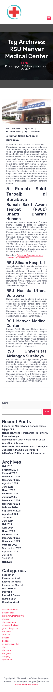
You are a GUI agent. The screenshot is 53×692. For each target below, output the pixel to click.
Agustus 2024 (10, 514)
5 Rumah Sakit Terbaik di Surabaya (22, 138)
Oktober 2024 (10, 507)
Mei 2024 (7, 524)
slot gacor (6, 641)
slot (4, 647)
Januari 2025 (9, 497)
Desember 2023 (11, 538)
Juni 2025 (7, 486)
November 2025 (11, 480)
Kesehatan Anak (11, 578)
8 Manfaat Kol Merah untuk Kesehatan (23, 453)
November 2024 (11, 504)
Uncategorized (10, 602)
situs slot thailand (10, 625)
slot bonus (7, 631)
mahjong (6, 656)
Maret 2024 (8, 531)
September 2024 (11, 510)
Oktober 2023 (10, 544)
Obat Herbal (9, 588)
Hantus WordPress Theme (26, 684)
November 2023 (11, 541)
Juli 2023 (7, 555)
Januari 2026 (9, 473)
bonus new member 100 (13, 616)
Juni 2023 (7, 558)
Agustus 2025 (10, 483)
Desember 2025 (11, 476)
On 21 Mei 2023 (13, 128)
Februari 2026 (10, 469)
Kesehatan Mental (12, 585)
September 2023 (11, 548)
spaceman (7, 659)
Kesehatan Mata (11, 581)
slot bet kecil (8, 613)
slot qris (5, 619)
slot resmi (6, 650)
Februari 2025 (10, 493)
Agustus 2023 (10, 551)
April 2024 (8, 527)
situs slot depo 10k (10, 644)
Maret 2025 (8, 490)
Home (24, 62)
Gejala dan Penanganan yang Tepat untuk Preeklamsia (24, 256)
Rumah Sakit (15, 132)
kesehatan (8, 575)
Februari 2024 (10, 534)
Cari (5, 403)
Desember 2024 (11, 500)
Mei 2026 (7, 466)
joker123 (6, 634)
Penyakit (7, 592)
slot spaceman (9, 622)
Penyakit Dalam (11, 595)
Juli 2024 (7, 517)
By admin (29, 128)
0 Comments (34, 132)
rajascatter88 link (10, 609)
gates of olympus (10, 628)
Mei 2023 (7, 561)
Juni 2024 (7, 521)
